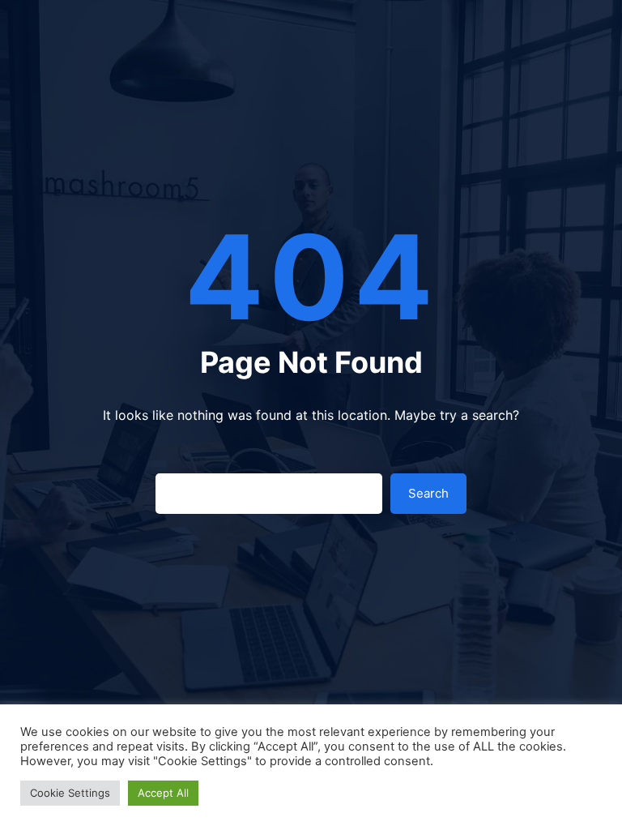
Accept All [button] (163, 792)
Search (428, 493)
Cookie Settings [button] (70, 792)
